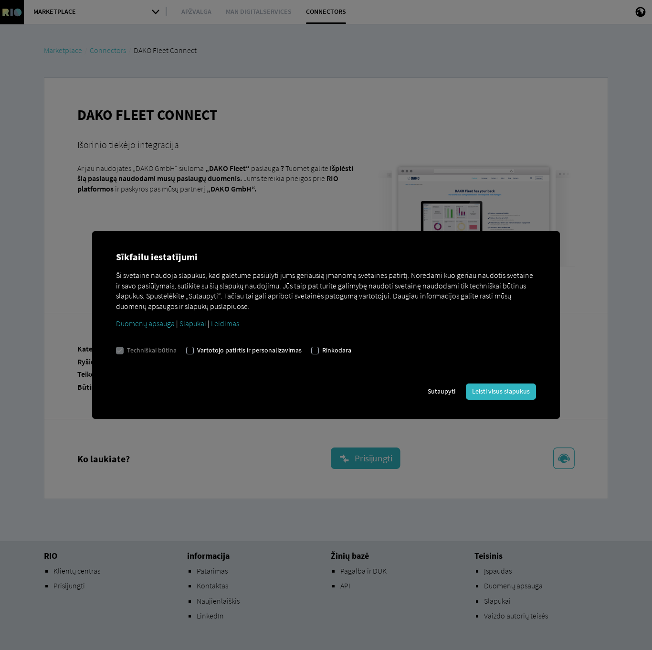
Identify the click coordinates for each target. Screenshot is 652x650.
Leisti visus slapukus (501, 391)
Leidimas (225, 323)
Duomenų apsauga (145, 323)
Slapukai (192, 323)
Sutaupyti (441, 391)
